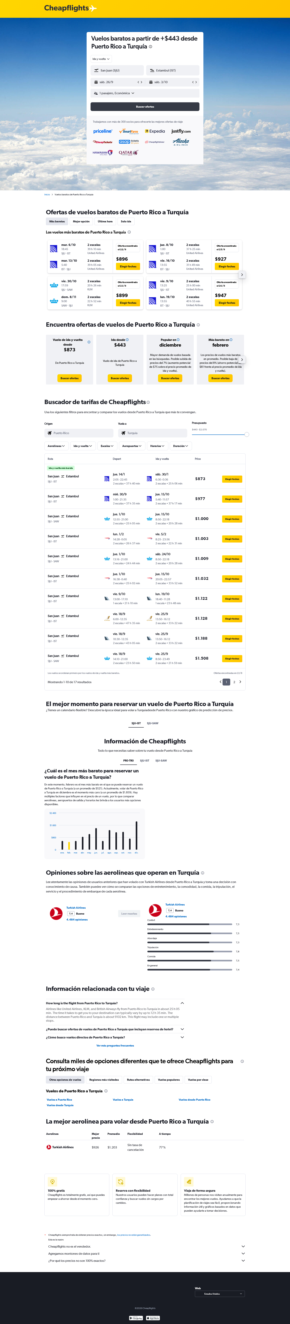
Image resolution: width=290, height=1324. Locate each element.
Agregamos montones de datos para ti (73, 1253)
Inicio (47, 194)
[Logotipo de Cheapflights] (66, 8)
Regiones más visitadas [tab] (104, 1079)
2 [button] (234, 682)
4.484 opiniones (77, 919)
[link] (69, 378)
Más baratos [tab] (57, 221)
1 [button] (226, 682)
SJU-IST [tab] (136, 723)
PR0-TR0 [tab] (128, 760)
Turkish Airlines (76, 907)
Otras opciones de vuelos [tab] (65, 1079)
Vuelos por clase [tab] (198, 1079)
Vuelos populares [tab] (169, 1079)
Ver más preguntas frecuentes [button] (115, 1045)
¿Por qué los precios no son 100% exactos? (77, 1261)
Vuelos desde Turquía (60, 1105)
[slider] (246, 434)
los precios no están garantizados (133, 1235)
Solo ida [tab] (126, 221)
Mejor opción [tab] (81, 221)
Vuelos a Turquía (123, 1099)
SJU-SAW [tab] (152, 723)
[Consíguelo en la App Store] (153, 1318)
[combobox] (101, 59)
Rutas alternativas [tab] (138, 1079)
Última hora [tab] (105, 221)
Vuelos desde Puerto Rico (194, 1099)
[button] (150, 47)
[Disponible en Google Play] (136, 1318)
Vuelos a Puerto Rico (59, 1099)
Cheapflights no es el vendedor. (69, 1246)
